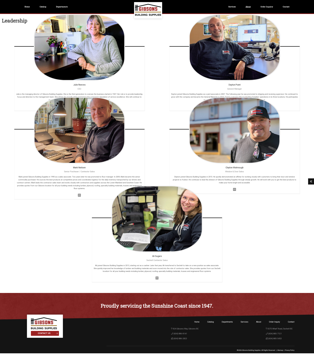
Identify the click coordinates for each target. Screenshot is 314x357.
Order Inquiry (267, 7)
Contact (286, 7)
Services (232, 7)
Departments (62, 7)
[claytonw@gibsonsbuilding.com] (234, 189)
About (248, 7)
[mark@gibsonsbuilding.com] (79, 195)
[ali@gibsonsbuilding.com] (157, 278)
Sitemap (280, 350)
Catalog (43, 7)
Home (27, 7)
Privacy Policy (289, 350)
